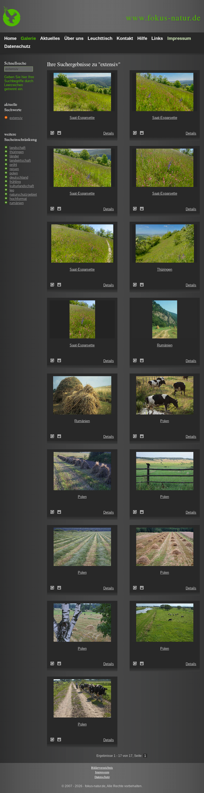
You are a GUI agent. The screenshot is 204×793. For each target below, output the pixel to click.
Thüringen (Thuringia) (136, 285)
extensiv (16, 118)
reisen (14, 169)
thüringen (17, 152)
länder (14, 156)
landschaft (18, 148)
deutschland (19, 177)
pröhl (13, 165)
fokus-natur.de (163, 17)
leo (12, 190)
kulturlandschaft (22, 186)
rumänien (17, 203)
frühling (15, 182)
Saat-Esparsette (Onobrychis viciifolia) (53, 133)
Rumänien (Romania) (136, 360)
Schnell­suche (15, 63)
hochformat (18, 199)
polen (14, 173)
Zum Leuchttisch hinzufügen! (59, 133)
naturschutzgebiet (23, 194)
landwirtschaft (20, 160)
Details (108, 133)
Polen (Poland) (136, 436)
